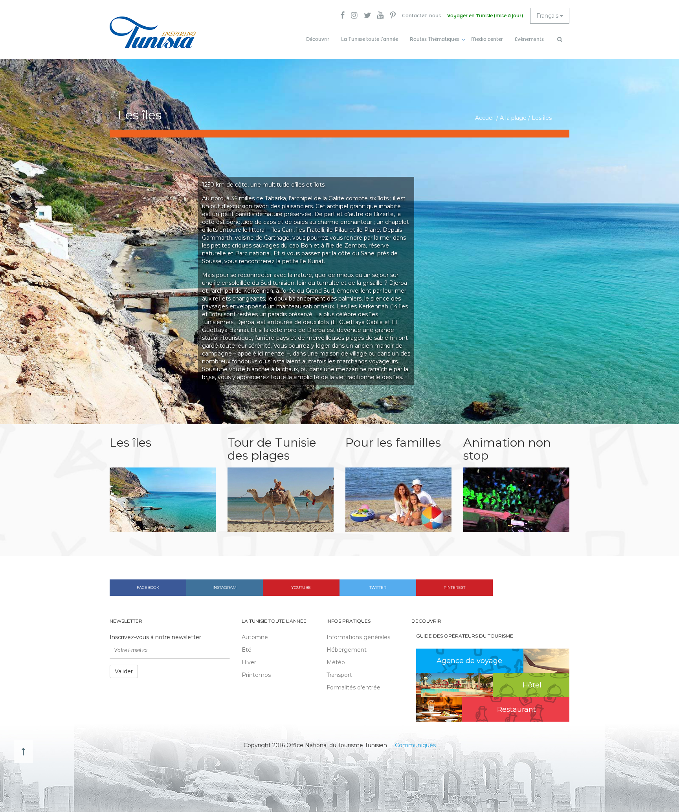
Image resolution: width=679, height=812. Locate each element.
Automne (255, 637)
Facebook (148, 587)
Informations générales (358, 637)
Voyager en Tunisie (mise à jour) (485, 15)
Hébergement (347, 649)
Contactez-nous (421, 15)
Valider (124, 671)
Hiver (249, 662)
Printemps (256, 674)
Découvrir (317, 39)
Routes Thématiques (434, 39)
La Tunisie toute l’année (369, 39)
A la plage (513, 117)
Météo (336, 662)
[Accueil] (153, 32)
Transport (339, 674)
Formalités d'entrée (353, 687)
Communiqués (415, 745)
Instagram (225, 587)
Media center (487, 39)
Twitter (377, 587)
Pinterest (454, 587)
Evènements (529, 39)
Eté (246, 649)
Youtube (301, 587)
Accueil (485, 117)
